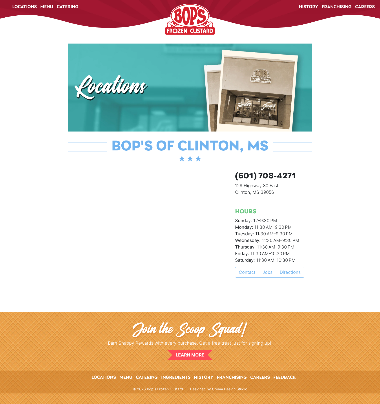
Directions (290, 272)
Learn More (190, 355)
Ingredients (175, 377)
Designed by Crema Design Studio (218, 389)
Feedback (284, 377)
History (308, 7)
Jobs (267, 272)
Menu (46, 7)
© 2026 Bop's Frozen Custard (158, 389)
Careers (365, 7)
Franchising (337, 7)
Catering (68, 7)
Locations (24, 7)
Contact (247, 272)
